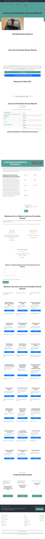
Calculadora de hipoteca (37, 484)
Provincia (35, 185)
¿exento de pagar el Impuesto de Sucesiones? (22, 486)
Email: (25, 180)
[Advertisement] (22, 42)
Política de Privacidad (31, 530)
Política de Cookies (38, 530)
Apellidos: (35, 175)
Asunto (25, 190)
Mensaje (26, 195)
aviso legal (31, 206)
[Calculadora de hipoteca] (36, 480)
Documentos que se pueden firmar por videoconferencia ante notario (8, 488)
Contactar (5, 121)
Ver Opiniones (9, 310)
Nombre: (26, 175)
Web (4, 119)
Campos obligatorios (28, 205)
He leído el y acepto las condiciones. (31, 207)
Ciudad (25, 185)
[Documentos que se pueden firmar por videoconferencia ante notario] (8, 482)
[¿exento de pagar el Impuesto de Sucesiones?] (22, 481)
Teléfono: (35, 180)
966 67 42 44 (6, 117)
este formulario (9, 221)
